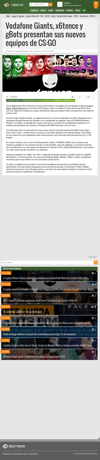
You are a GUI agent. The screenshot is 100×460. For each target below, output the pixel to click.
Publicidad (33, 454)
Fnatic (53, 16)
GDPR (25, 454)
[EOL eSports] (14, 4)
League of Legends (17, 16)
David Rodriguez (21, 51)
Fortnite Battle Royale (64, 16)
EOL (84, 10)
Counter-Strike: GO (32, 16)
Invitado (67, 3)
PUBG (76, 16)
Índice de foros (7, 16)
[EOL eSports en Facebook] (92, 7)
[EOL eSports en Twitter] (92, 3)
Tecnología (59, 10)
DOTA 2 (92, 16)
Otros (77, 10)
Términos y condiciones (12, 454)
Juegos (43, 10)
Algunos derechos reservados (89, 454)
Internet (69, 10)
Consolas (34, 10)
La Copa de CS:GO (46, 100)
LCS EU (47, 16)
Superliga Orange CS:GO (64, 100)
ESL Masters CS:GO (31, 100)
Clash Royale (84, 16)
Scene (50, 10)
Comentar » (93, 257)
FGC (42, 16)
